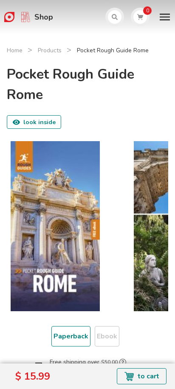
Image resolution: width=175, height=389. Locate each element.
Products (50, 50)
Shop (43, 17)
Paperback (71, 336)
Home (15, 50)
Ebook (107, 336)
